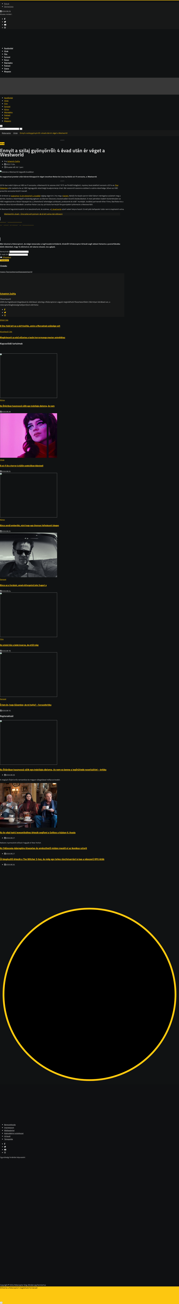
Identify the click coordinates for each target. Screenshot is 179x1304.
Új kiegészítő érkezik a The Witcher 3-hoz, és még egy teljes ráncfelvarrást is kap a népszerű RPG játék (52, 859)
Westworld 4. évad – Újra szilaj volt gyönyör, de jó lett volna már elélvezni (33, 214)
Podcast (7, 66)
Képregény (8, 63)
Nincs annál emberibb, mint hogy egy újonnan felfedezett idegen (29, 525)
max (1, 271)
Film (5, 54)
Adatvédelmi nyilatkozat (14, 1133)
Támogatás (8, 1139)
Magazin (7, 72)
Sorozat (7, 57)
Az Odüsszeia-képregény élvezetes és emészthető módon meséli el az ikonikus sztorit (43, 848)
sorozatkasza (18, 271)
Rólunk (6, 4)
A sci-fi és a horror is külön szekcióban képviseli (21, 465)
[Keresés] (0, 76)
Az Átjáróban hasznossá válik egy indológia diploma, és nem (27, 406)
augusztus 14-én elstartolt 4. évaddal (25, 195)
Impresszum (9, 1127)
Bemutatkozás (10, 1124)
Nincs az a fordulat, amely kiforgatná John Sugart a (23, 585)
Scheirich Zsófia (13, 161)
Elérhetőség (8, 7)
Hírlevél (7, 1136)
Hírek (6, 51)
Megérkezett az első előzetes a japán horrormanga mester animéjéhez (32, 337)
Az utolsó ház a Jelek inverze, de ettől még (19, 645)
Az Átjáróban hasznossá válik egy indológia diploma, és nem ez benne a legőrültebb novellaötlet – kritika (53, 769)
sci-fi (5, 271)
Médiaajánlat (9, 1130)
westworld (28, 271)
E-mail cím (4, 254)
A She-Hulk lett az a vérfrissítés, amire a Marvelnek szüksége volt (30, 325)
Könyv (6, 60)
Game (6, 69)
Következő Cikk (6, 331)
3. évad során (56, 209)
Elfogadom (6, 257)
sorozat (10, 271)
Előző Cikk (4, 320)
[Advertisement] (62, 882)
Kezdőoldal (8, 48)
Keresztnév (4, 251)
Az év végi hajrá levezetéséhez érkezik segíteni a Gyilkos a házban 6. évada (38, 832)
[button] (89, 1295)
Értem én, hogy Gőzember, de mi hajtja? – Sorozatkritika (25, 704)
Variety (65, 195)
